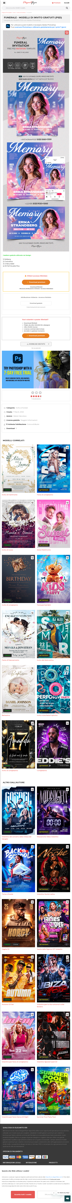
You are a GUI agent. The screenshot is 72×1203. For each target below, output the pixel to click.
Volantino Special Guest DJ (47, 1062)
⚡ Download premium (36, 282)
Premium (57, 3)
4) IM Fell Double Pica (11, 266)
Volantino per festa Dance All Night (15, 1117)
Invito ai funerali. (22, 408)
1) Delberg (7, 259)
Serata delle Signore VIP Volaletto (49, 949)
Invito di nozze (7, 550)
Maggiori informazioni (29, 420)
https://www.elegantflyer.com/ (53, 1177)
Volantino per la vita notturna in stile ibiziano (50, 1006)
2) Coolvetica (8, 261)
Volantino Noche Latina (46, 894)
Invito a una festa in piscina (47, 715)
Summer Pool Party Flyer (46, 1117)
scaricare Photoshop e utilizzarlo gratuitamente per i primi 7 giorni (40, 27)
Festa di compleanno (45, 495)
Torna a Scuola (7, 894)
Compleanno (42, 770)
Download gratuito (36, 303)
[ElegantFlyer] (30, 3)
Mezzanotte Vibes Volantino (47, 837)
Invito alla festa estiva (45, 660)
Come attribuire (33, 424)
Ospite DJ (5, 949)
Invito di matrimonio (9, 495)
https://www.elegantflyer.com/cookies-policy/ (14, 1181)
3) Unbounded (8, 264)
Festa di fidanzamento (10, 660)
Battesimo (6, 715)
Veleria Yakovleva (19, 416)
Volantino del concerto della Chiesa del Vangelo (16, 838)
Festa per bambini (44, 605)
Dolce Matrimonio (44, 550)
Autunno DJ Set (8, 1004)
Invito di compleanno (10, 605)
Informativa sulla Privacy (30, 1186)
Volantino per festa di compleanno (15, 1062)
